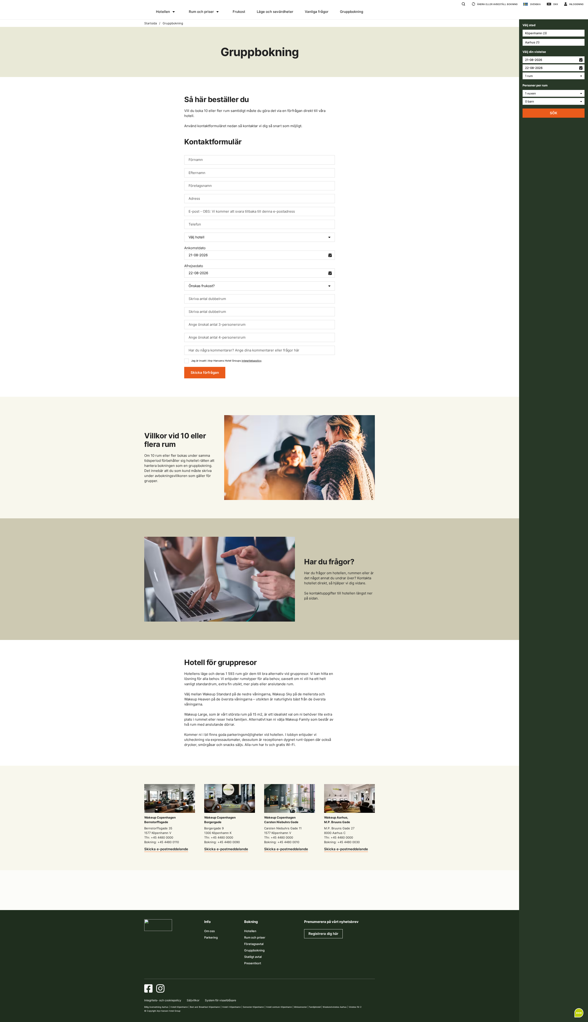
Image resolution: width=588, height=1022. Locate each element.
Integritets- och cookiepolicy (162, 1000)
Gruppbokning (351, 11)
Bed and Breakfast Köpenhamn (205, 1007)
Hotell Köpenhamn (179, 1007)
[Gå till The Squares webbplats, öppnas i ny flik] (238, 899)
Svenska (535, 4)
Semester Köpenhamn (253, 1007)
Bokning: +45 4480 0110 (161, 842)
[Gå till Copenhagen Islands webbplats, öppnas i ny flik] (281, 899)
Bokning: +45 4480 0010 (281, 842)
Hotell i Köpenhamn (231, 1007)
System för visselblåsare (220, 1000)
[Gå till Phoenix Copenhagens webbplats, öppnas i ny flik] (152, 899)
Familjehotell (315, 1007)
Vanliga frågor (316, 11)
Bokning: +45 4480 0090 (222, 842)
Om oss (209, 931)
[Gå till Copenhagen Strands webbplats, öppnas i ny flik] (195, 899)
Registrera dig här (323, 933)
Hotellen (163, 11)
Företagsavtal (253, 944)
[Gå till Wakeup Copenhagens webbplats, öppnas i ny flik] (324, 899)
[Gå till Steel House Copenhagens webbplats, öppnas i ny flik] (345, 899)
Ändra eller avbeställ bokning (497, 4)
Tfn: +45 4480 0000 (158, 837)
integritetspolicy (251, 360)
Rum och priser (201, 11)
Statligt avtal (253, 957)
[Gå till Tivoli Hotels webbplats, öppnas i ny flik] (260, 899)
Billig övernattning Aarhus (156, 1007)
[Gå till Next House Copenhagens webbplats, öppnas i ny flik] (367, 899)
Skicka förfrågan (205, 372)
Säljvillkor (193, 1000)
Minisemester (300, 1007)
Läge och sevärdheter (275, 11)
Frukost (239, 11)
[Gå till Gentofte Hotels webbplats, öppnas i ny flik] (302, 899)
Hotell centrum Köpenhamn (279, 1007)
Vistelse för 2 (355, 1007)
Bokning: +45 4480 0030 (342, 842)
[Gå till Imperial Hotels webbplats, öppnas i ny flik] (217, 899)
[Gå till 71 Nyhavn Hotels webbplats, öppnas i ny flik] (174, 899)
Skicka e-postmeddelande (166, 849)
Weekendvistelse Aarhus (335, 1007)
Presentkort (252, 963)
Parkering (211, 937)
